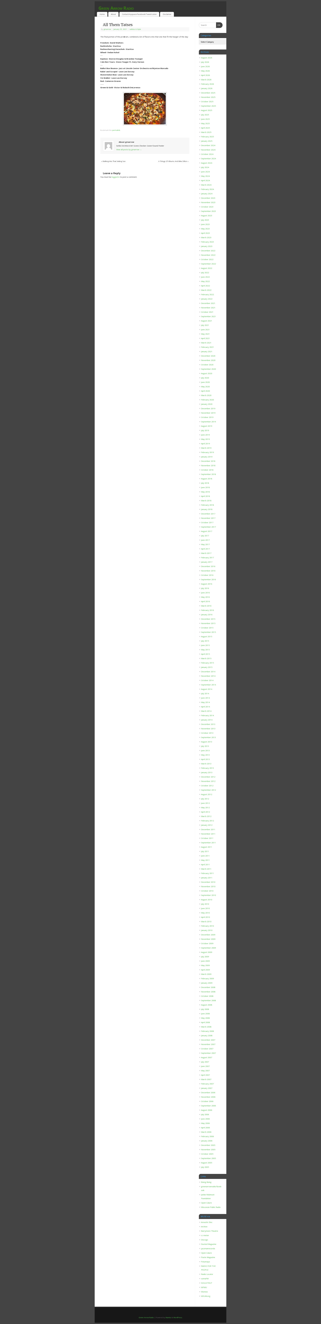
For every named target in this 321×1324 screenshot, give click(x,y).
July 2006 (205, 1114)
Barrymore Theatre (209, 1231)
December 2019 (208, 408)
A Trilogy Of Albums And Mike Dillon (173, 161)
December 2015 (208, 619)
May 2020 (205, 386)
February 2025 (207, 136)
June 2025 (205, 119)
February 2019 (207, 452)
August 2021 (206, 320)
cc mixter (205, 1235)
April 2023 (205, 233)
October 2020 (207, 364)
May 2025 (205, 123)
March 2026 (206, 79)
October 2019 (207, 417)
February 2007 (207, 1083)
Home (102, 14)
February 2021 (207, 347)
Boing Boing (206, 1182)
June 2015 (205, 645)
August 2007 (206, 1057)
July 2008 (205, 1009)
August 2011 (206, 847)
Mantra (168, 1317)
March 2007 (206, 1079)
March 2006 (206, 1132)
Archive (204, 1226)
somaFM (205, 1278)
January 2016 (206, 614)
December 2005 (208, 1145)
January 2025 (206, 141)
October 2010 (207, 891)
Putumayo (205, 1261)
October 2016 (207, 575)
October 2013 (207, 733)
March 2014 (206, 711)
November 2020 (208, 360)
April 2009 (205, 969)
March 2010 (206, 921)
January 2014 (206, 720)
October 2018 (207, 470)
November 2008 (208, 991)
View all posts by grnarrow (129, 149)
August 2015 (206, 636)
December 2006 (208, 1092)
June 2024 (205, 171)
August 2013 (206, 741)
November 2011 (208, 834)
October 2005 (207, 1154)
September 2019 (208, 421)
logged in (116, 177)
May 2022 (205, 281)
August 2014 (206, 689)
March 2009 (206, 974)
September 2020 (208, 369)
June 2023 (205, 224)
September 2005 (208, 1158)
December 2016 (208, 566)
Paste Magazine (208, 1257)
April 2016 (205, 601)
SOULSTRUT (206, 1283)
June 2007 (205, 1066)
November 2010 (208, 886)
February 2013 (207, 768)
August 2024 (206, 163)
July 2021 (205, 325)
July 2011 (205, 851)
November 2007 (208, 1044)
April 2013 (205, 759)
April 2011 (205, 864)
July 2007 (205, 1062)
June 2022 (205, 277)
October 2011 (207, 838)
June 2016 (205, 592)
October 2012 (207, 785)
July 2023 (205, 220)
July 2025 (205, 114)
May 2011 (205, 860)
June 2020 (205, 382)
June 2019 (205, 434)
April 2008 (205, 1022)
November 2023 (208, 202)
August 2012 (206, 794)
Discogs (204, 1239)
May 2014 (205, 702)
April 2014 (205, 706)
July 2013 (205, 746)
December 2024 (208, 145)
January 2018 (206, 509)
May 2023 (205, 228)
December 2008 (208, 987)
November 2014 (208, 676)
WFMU (204, 1287)
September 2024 (208, 158)
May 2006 (205, 1123)
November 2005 (208, 1149)
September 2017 (208, 527)
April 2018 (205, 496)
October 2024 (207, 154)
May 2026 (205, 71)
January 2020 (206, 404)
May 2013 (205, 755)
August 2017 (206, 531)
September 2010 (208, 895)
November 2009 (208, 939)
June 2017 (205, 540)
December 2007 (208, 1040)
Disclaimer (167, 14)
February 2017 (207, 557)
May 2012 (205, 807)
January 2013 (206, 772)
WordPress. (177, 1317)
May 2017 (205, 544)
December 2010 (208, 882)
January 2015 (206, 667)
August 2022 (206, 268)
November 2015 (208, 623)
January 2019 (206, 456)
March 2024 (206, 185)
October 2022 (207, 259)
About (113, 14)
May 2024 (205, 176)
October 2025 (207, 101)
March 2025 (206, 132)
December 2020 (208, 356)
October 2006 (207, 1101)
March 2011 (206, 869)
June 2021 (205, 329)
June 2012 (205, 803)
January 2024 (206, 193)
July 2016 (205, 588)
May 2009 (205, 965)
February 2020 (207, 399)
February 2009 (207, 978)
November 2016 (208, 570)
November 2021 (208, 307)
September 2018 (208, 474)
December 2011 (208, 829)
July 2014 (205, 693)
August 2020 (206, 373)
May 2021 (205, 334)
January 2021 (206, 351)
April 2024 (205, 180)
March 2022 (206, 290)
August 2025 (206, 110)
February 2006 (207, 1136)
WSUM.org (205, 1296)
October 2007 (207, 1048)
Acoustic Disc (206, 1222)
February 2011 (207, 873)
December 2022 (208, 250)
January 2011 (206, 877)
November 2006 (208, 1097)
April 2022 (205, 285)
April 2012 (205, 812)
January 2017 (206, 562)
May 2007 (205, 1070)
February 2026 (207, 84)
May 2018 (205, 491)
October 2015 (207, 627)
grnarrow (107, 29)
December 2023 (208, 198)
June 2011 (205, 855)
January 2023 (206, 246)
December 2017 (208, 513)
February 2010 (207, 926)
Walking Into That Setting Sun (113, 161)
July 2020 (205, 377)
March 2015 (206, 658)
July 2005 (205, 1167)
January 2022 (206, 299)
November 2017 (208, 518)
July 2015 (205, 641)
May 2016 (205, 597)
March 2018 (206, 500)
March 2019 (206, 448)
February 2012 (207, 820)
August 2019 (206, 426)
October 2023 (207, 206)
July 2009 (205, 956)
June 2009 (205, 961)
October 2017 (207, 522)
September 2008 (208, 1000)
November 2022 (208, 255)
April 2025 (205, 128)
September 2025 (208, 106)
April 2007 (205, 1075)
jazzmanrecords (208, 1248)
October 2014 (207, 680)
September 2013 (208, 737)
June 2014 (205, 698)
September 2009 (208, 948)
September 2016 (208, 579)
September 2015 (208, 632)
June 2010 (205, 908)
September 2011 (208, 842)
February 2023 (207, 242)
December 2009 (208, 934)
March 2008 (206, 1026)
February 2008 (207, 1031)
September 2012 (208, 790)
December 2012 (208, 777)
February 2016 (207, 610)
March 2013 (206, 763)
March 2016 (206, 605)
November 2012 (208, 781)
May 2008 (205, 1018)
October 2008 (207, 996)
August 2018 (206, 478)
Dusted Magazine (208, 1244)
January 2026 (206, 88)
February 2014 (207, 715)
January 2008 (206, 1035)
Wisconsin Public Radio (211, 1207)
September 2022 (208, 263)
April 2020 (205, 391)
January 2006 (206, 1140)
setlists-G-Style (135, 29)
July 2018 (205, 483)
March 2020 (206, 395)
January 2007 (206, 1088)
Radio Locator (207, 1274)
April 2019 (205, 443)
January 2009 (206, 983)
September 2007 (208, 1053)
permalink (116, 130)
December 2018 (208, 461)
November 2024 (208, 149)
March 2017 (206, 553)
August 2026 (206, 57)
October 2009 (207, 943)
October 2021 (207, 312)
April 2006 (205, 1127)
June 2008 (205, 1013)
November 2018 (208, 465)
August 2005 (206, 1162)
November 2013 (208, 728)
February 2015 (207, 662)
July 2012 (205, 798)
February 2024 (207, 189)
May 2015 (205, 649)
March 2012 (206, 816)
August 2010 (206, 899)
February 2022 (207, 294)
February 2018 (207, 505)
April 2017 (205, 548)
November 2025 (208, 97)
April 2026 (205, 75)
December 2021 (208, 303)
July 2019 (205, 430)
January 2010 (206, 930)
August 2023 (206, 215)
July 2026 (205, 62)
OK (218, 25)
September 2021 (208, 316)
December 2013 (208, 724)
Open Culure (206, 1202)
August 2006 (206, 1110)
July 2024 (205, 167)
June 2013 (205, 750)
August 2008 (206, 1005)
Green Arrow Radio (116, 8)
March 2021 (206, 342)
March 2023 (206, 237)
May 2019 (205, 439)
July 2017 (205, 535)
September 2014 (208, 684)
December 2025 (208, 92)
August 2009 (206, 952)
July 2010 (205, 904)
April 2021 (205, 338)
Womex (204, 1291)
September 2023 (208, 211)
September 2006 (208, 1105)
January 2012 (206, 825)
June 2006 (205, 1119)
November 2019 (208, 413)
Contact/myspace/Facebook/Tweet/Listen (139, 14)
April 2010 (205, 917)
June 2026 (205, 66)
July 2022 (205, 272)
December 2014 (208, 671)
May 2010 (205, 912)
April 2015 (205, 654)
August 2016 (206, 584)
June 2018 (205, 487)
